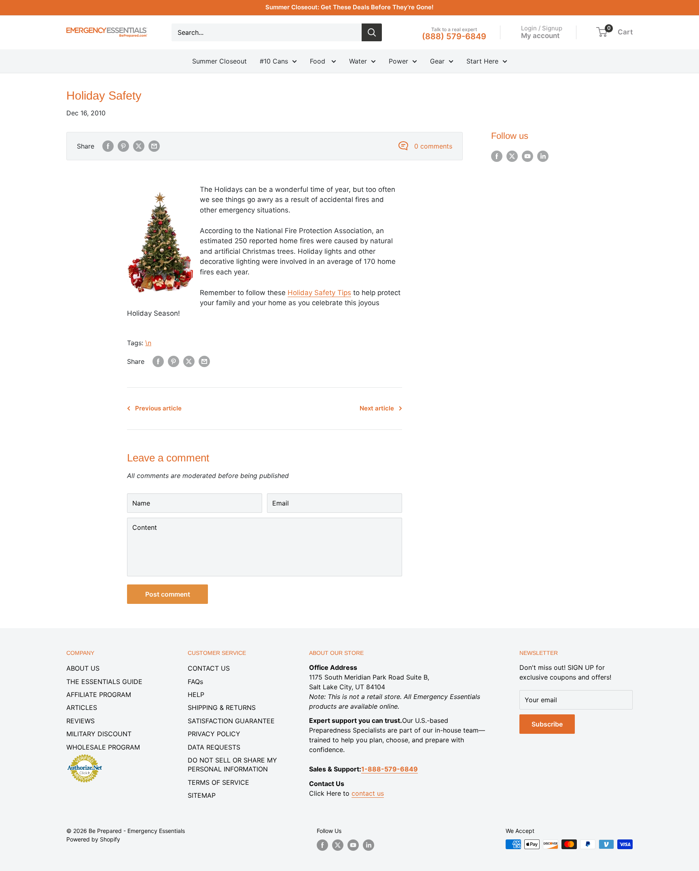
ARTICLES (81, 707)
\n (148, 343)
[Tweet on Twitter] (138, 146)
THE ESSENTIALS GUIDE (104, 682)
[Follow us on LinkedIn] (543, 156)
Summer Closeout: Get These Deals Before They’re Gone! (349, 7)
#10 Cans (274, 61)
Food (318, 61)
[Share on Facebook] (108, 146)
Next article (377, 408)
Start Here (482, 61)
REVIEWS (80, 721)
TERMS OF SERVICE (218, 782)
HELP (196, 694)
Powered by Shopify (93, 839)
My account (540, 35)
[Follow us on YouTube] (527, 156)
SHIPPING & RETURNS (222, 707)
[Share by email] (154, 146)
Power (398, 61)
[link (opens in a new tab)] (84, 756)
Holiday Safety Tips (319, 293)
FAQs (195, 682)
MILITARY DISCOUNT (98, 734)
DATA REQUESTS (214, 747)
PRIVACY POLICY (214, 734)
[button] (601, 32)
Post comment (167, 594)
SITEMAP (202, 795)
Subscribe (547, 724)
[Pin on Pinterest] (123, 146)
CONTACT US (209, 668)
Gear (437, 61)
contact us (368, 793)
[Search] (372, 32)
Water (358, 61)
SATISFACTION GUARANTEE (231, 721)
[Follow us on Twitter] (512, 156)
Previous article (158, 408)
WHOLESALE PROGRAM (103, 747)
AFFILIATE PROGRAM (98, 694)
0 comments (433, 146)
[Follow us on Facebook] (496, 156)
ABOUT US (83, 668)
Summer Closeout (219, 61)
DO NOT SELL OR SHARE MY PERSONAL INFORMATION (232, 764)
